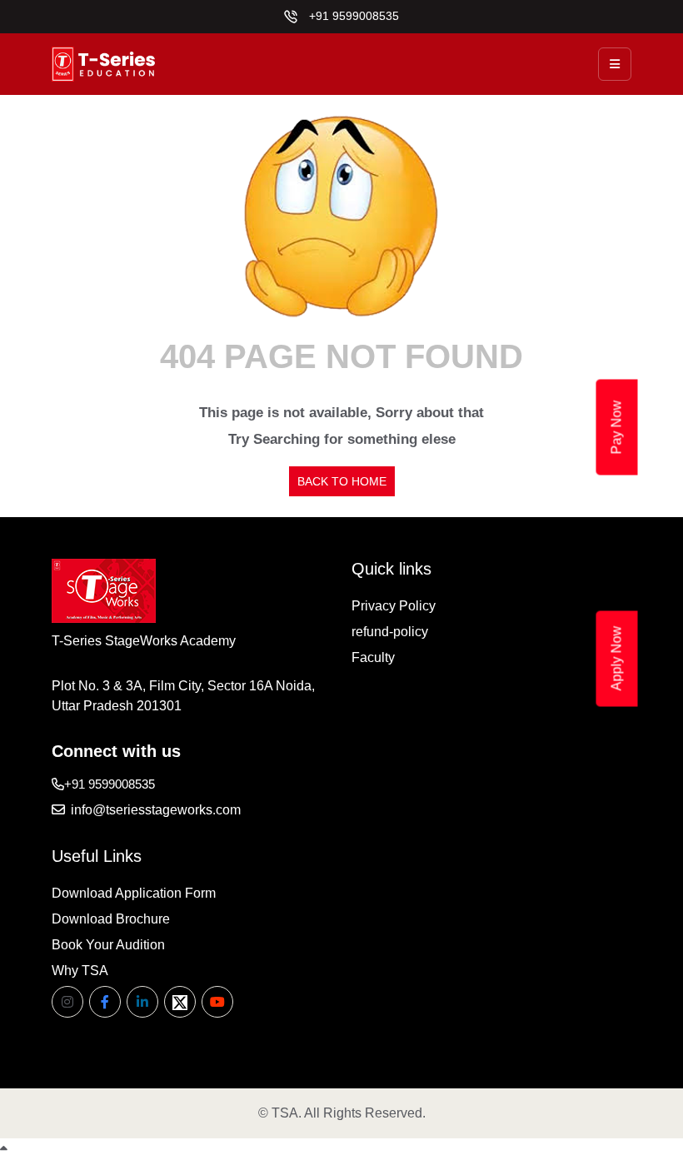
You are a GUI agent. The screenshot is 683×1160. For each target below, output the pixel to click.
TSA (285, 1113)
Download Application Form (134, 893)
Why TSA (80, 970)
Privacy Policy (393, 606)
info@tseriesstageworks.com (154, 810)
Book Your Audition (108, 945)
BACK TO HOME (341, 481)
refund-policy (389, 632)
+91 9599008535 (352, 15)
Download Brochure (111, 919)
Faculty (373, 657)
